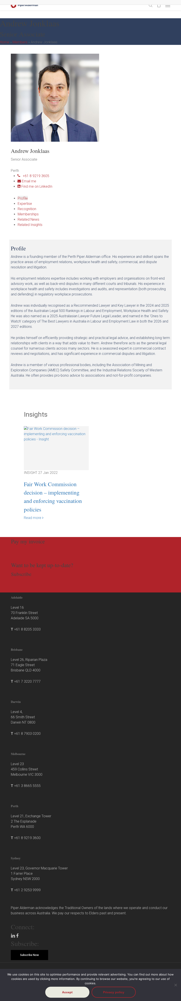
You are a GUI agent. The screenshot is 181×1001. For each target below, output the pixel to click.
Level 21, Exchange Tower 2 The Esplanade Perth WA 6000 (31, 821)
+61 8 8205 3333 (27, 629)
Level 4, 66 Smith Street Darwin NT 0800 (23, 717)
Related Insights (30, 225)
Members (20, 42)
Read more (33, 518)
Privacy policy (113, 992)
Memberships (28, 214)
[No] (175, 985)
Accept (67, 992)
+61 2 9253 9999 (27, 890)
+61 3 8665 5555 (27, 786)
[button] (167, 5)
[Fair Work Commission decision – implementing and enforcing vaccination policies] (56, 435)
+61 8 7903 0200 (27, 734)
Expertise (25, 204)
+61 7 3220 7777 (27, 681)
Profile (23, 198)
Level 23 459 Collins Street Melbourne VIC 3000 (26, 769)
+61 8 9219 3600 (27, 838)
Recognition (27, 209)
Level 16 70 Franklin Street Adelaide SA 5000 (24, 612)
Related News (28, 219)
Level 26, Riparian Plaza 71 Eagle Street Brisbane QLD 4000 (29, 665)
